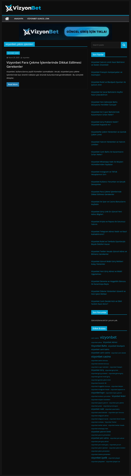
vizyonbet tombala (97, 422)
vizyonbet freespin (116, 367)
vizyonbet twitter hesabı (116, 425)
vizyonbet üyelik (99, 457)
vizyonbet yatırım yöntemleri (101, 435)
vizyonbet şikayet (114, 458)
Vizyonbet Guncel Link (38, 18)
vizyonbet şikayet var (113, 461)
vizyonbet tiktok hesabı (117, 419)
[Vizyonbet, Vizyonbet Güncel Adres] (7, 19)
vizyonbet (26, 57)
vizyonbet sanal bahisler (99, 412)
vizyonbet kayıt (98, 392)
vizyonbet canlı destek (118, 353)
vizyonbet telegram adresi (99, 416)
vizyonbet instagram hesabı (100, 389)
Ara (124, 45)
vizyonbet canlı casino (100, 353)
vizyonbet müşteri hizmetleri (100, 400)
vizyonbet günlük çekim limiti (101, 380)
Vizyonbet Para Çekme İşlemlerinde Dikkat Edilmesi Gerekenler (44, 64)
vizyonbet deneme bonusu (100, 364)
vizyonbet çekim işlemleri (99, 448)
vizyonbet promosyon (110, 406)
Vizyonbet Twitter (111, 422)
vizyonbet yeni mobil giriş (99, 445)
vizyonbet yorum (115, 445)
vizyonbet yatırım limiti (101, 432)
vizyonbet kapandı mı (118, 389)
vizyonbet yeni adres (100, 438)
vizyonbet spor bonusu (116, 412)
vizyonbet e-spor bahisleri (100, 367)
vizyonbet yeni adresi (117, 438)
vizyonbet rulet (97, 409)
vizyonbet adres (96, 342)
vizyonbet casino (101, 356)
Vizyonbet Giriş (97, 370)
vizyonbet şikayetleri (98, 461)
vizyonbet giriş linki (111, 370)
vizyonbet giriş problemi (99, 373)
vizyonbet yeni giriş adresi (100, 441)
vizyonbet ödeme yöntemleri (100, 454)
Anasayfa (18, 18)
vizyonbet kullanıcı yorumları (101, 396)
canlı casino (95, 338)
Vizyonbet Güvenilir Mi (98, 383)
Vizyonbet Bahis (99, 345)
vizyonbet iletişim (117, 386)
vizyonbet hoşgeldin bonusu (100, 386)
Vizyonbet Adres (13, 53)
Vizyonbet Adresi (110, 342)
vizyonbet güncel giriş (116, 373)
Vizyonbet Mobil (118, 396)
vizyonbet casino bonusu (99, 360)
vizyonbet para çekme (116, 403)
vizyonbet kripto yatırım (114, 393)
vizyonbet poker (96, 406)
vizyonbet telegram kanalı (99, 419)
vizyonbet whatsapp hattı (99, 429)
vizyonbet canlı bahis (100, 349)
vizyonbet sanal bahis (112, 409)
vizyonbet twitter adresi (99, 425)
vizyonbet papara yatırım (99, 403)
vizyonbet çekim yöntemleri (100, 451)
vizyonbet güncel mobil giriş (100, 377)
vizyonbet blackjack (116, 346)
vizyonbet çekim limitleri (117, 448)
